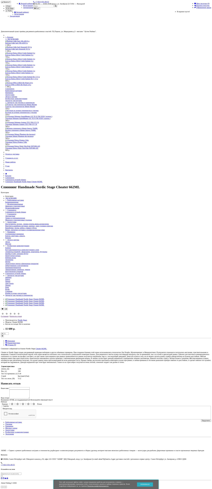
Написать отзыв (16, 316)
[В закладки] (2, 309)
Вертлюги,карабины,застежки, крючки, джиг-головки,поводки (29, 226)
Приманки (9, 93)
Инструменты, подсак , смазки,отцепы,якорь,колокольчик (27, 224)
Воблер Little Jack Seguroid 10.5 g (17, 49)
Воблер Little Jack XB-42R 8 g (16, 43)
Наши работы (10, 162)
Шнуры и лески (11, 428)
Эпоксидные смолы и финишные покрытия (21, 264)
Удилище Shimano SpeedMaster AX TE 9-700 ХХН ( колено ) (27, 118)
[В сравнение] (6, 309)
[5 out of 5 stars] (34, 404)
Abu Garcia (9, 283)
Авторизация (28, 7)
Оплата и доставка (12, 154)
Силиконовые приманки (14, 234)
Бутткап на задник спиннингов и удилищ (21, 112)
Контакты (9, 170)
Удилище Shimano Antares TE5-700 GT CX (21, 124)
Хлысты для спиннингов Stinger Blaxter (20, 106)
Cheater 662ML (41, 349)
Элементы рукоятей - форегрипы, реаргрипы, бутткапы (26, 252)
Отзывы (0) (11, 345)
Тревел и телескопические (15, 218)
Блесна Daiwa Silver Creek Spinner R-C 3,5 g (21, 79)
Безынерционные (11, 202)
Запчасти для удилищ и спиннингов (21, 103)
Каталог (10, 37)
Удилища (8, 424)
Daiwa (7, 279)
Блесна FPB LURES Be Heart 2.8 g (18, 85)
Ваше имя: (5, 388)
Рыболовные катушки (13, 91)
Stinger (7, 281)
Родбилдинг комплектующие (16, 99)
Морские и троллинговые (15, 206)
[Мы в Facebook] (3, 478)
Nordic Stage (22, 320)
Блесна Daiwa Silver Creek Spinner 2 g (19, 73)
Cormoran (8, 291)
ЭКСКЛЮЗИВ (13, 39)
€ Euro (8, 6)
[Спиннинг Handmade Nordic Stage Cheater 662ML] (24, 299)
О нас (7, 166)
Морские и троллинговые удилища (18, 220)
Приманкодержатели (13, 268)
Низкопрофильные (12, 208)
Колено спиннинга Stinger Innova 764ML (20, 130)
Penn (7, 287)
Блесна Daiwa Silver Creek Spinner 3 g (19, 67)
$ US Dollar (9, 8)
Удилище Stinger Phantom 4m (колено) (19, 136)
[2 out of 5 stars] (17, 404)
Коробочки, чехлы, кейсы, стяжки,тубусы (21, 228)
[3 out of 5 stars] (23, 404)
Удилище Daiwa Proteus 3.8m (16, 142)
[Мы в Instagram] (1, 478)
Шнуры (8, 244)
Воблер (8, 238)
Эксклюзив (9, 434)
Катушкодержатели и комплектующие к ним (22, 250)
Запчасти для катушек (13, 101)
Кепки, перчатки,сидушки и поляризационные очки (25, 230)
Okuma (7, 285)
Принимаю (145, 484)
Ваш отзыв (5, 398)
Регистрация (28, 5)
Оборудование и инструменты (16, 266)
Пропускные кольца (12, 256)
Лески (7, 242)
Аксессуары (9, 95)
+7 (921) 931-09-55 (8, 465)
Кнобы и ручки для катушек (16, 293)
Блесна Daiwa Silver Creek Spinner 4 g (19, 61)
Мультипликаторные (15, 204)
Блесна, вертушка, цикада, (15, 236)
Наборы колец (10, 258)
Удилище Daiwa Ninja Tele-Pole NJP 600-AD (21, 148)
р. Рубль (9, 11)
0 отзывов (4, 316)
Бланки (8, 248)
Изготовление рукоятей (14, 271)
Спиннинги (9, 89)
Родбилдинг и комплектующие (17, 432)
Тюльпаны (9, 260)
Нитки (7, 262)
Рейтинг (4, 402)
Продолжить (206, 420)
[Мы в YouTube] (7, 478)
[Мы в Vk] (5, 478)
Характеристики (13, 343)
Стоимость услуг (11, 158)
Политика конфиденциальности (98, 486)
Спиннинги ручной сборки (15, 180)
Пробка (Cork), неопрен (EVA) (16, 254)
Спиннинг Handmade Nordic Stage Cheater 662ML (24, 182)
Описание (11, 341)
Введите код (7, 408)
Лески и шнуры (11, 97)
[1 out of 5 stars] (12, 404)
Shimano (8, 277)
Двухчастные (10, 216)
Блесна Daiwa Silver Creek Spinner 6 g (19, 55)
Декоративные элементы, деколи (17, 269)
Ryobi (7, 289)
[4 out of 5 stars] (28, 404)
